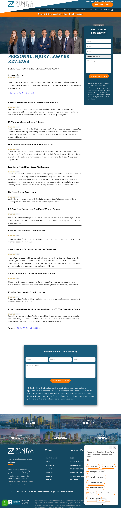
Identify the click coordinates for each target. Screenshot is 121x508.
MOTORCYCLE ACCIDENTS (79, 476)
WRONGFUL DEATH (77, 472)
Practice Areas (52, 10)
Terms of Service (15, 485)
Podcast (48, 469)
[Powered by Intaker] (105, 504)
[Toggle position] (110, 447)
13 (28, 93)
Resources (80, 10)
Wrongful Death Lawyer (39, 492)
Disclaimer (27, 485)
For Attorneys (96, 10)
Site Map (24, 481)
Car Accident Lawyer (65, 492)
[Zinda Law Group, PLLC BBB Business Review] (20, 502)
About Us (49, 472)
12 (26, 93)
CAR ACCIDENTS (75, 465)
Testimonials (50, 465)
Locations (67, 10)
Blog (72, 458)
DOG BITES (74, 480)
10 (22, 93)
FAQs (53, 492)
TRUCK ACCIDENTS (76, 469)
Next (32, 93)
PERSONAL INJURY (76, 462)
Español (107, 10)
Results (48, 462)
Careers (48, 476)
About (38, 10)
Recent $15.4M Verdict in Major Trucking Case (60, 14)
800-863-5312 (102, 4)
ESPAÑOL (48, 480)
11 (24, 93)
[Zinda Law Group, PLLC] (20, 4)
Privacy (31, 481)
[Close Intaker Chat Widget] (114, 447)
